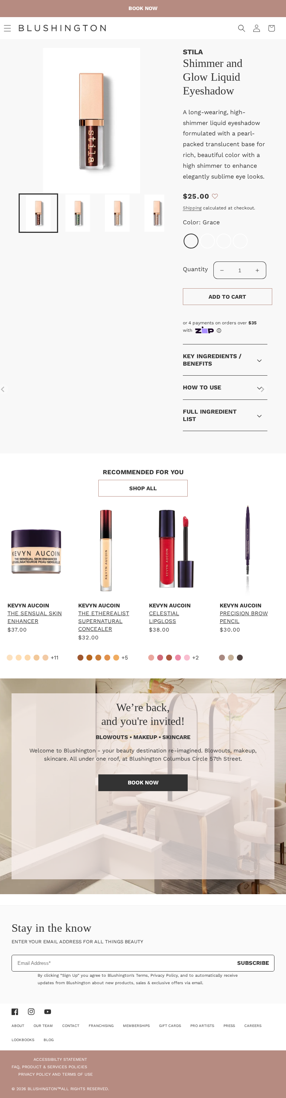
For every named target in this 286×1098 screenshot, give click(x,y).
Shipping (192, 208)
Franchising (101, 1026)
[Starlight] (207, 241)
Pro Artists (202, 1026)
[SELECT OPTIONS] (35, 584)
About (18, 1026)
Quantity (195, 269)
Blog (49, 1040)
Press (229, 1026)
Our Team (43, 1026)
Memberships (136, 1026)
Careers (252, 1026)
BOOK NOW (143, 782)
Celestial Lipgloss (164, 617)
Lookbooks (23, 1040)
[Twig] (223, 241)
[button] (7, 28)
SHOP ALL (143, 488)
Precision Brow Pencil (244, 617)
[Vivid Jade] (240, 241)
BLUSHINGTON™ (44, 1088)
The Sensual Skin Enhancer (34, 617)
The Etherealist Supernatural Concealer (103, 621)
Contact (70, 1026)
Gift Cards (170, 1026)
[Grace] (191, 241)
